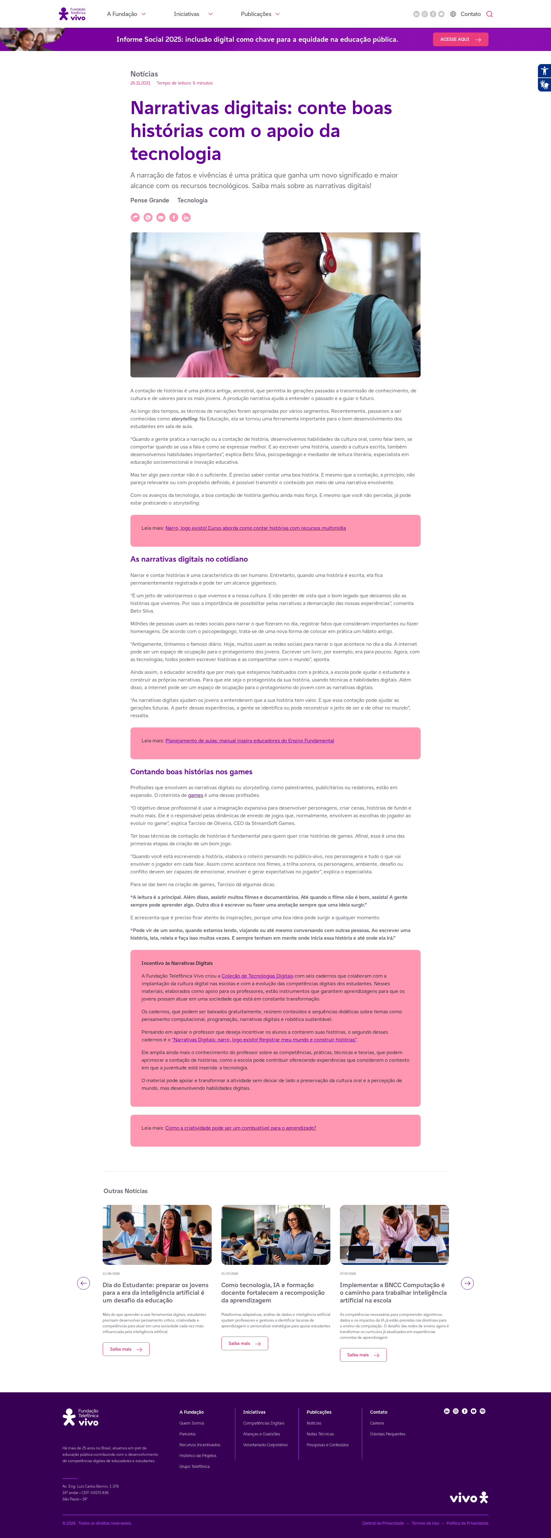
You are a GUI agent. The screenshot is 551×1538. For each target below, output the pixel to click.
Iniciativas (186, 14)
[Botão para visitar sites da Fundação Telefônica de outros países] (453, 14)
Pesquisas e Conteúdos (328, 1444)
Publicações (256, 14)
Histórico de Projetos (198, 1455)
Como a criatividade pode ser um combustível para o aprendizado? (240, 1128)
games (195, 795)
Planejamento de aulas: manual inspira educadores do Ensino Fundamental (249, 740)
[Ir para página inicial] (72, 13)
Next (467, 1283)
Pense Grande (149, 200)
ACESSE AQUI (455, 39)
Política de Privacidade (468, 1523)
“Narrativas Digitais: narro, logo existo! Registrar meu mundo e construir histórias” (264, 1039)
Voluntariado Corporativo (265, 1444)
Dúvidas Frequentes (388, 1434)
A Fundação (122, 14)
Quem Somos (192, 1423)
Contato (471, 14)
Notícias (314, 1423)
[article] (275, 767)
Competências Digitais (263, 1423)
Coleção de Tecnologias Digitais (257, 976)
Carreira (377, 1423)
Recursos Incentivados (200, 1444)
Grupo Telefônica (195, 1466)
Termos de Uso (425, 1523)
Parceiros (188, 1434)
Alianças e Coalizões (261, 1434)
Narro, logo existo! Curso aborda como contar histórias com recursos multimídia (255, 528)
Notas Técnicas (320, 1434)
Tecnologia (192, 200)
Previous (83, 1283)
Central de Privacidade (383, 1523)
